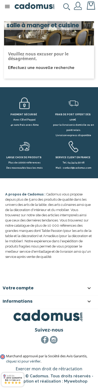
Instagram (54, 340)
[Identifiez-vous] (78, 5)
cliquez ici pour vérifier (23, 361)
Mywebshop (76, 381)
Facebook (45, 340)
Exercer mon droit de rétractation (49, 369)
